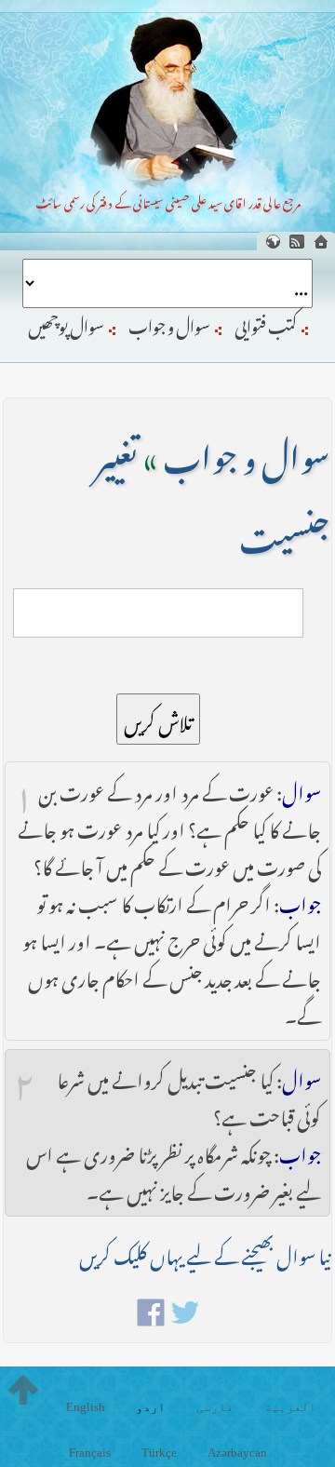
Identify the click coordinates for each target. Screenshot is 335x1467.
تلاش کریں (158, 719)
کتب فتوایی (265, 323)
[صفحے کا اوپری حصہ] (23, 1390)
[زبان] (272, 242)
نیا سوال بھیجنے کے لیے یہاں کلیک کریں (204, 1252)
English (85, 1407)
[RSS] (296, 242)
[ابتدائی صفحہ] (321, 242)
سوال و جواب (169, 323)
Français (90, 1453)
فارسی (215, 1407)
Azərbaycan (237, 1453)
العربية (290, 1407)
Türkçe (159, 1453)
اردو (151, 1407)
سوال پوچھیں (66, 323)
